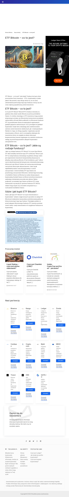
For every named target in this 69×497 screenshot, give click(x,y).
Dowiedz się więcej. (14, 331)
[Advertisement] (34, 16)
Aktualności (23, 457)
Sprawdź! (15, 326)
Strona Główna (8, 32)
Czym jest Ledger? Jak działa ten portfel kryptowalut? (36, 455)
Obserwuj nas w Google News (27, 212)
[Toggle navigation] (3, 2)
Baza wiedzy (17, 32)
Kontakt (22, 461)
